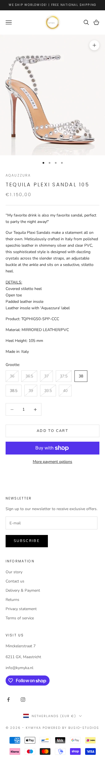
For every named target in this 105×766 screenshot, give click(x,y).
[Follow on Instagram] (23, 699)
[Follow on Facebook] (8, 699)
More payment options (52, 461)
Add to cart (52, 430)
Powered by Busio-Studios (71, 727)
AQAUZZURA (18, 175)
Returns (12, 599)
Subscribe (27, 540)
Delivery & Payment (23, 590)
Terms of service (20, 618)
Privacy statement (21, 609)
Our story (14, 572)
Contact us (15, 581)
